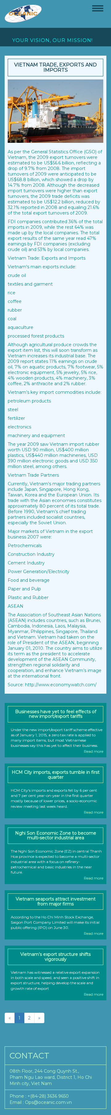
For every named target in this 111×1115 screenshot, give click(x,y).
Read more (93, 751)
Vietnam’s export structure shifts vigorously (55, 956)
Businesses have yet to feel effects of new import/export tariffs (55, 714)
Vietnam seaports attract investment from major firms (56, 901)
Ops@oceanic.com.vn (48, 1102)
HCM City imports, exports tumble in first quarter (56, 774)
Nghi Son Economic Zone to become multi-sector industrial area (55, 835)
